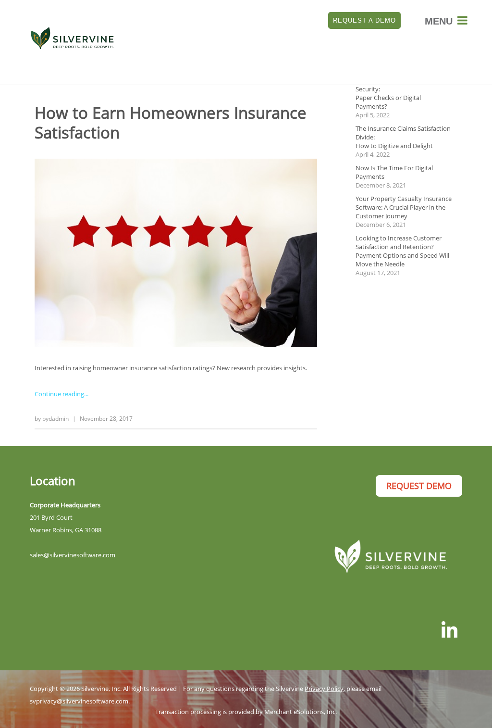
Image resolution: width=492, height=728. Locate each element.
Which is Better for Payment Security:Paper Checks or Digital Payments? (395, 93)
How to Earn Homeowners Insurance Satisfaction (171, 122)
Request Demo (419, 485)
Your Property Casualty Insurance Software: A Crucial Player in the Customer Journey (404, 207)
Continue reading (59, 393)
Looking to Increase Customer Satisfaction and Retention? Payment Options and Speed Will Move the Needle (402, 251)
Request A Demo (364, 20)
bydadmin (55, 418)
